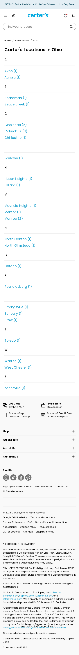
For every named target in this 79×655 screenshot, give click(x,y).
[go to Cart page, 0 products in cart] (73, 16)
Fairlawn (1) (13, 158)
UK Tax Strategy (11, 531)
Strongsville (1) (16, 307)
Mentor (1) (12, 212)
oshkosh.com (10, 595)
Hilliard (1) (12, 185)
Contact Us (61, 486)
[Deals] (14, 16)
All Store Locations (13, 491)
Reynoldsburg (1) (18, 286)
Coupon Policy (28, 526)
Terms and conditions (42, 517)
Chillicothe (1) (15, 137)
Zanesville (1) (14, 388)
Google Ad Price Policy (15, 517)
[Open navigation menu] (5, 16)
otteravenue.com (12, 599)
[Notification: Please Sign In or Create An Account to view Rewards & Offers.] (65, 16)
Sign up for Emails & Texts (17, 486)
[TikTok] (13, 477)
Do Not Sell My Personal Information (47, 522)
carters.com (56, 592)
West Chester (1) (18, 367)
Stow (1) (11, 320)
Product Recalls (47, 526)
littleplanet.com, (44, 595)
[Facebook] (21, 477)
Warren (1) (12, 361)
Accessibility (10, 526)
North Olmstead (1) (19, 245)
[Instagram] (6, 477)
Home (7, 40)
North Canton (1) (18, 239)
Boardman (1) (15, 98)
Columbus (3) (15, 131)
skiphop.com (26, 595)
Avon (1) (11, 71)
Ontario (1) (13, 266)
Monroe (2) (13, 218)
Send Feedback (43, 486)
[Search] (71, 27)
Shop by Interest (45, 531)
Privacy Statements (14, 522)
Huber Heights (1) (18, 178)
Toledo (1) (12, 340)
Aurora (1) (12, 77)
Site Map (28, 531)
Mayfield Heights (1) (20, 205)
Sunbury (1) (13, 313)
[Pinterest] (28, 477)
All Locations (22, 40)
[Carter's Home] (39, 15)
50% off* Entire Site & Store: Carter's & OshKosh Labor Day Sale (39, 4)
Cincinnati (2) (15, 124)
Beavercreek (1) (17, 104)
